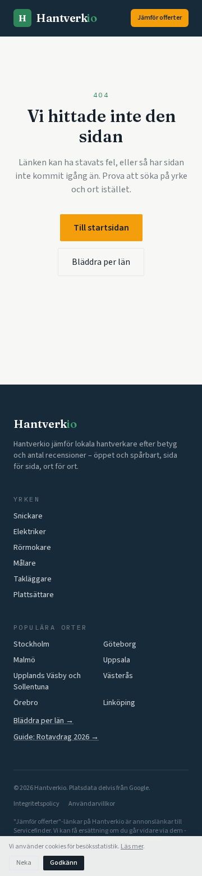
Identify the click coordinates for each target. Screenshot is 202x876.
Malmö (24, 660)
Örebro (25, 702)
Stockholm (31, 644)
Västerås (118, 675)
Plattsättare (33, 594)
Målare (24, 563)
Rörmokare (32, 547)
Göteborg (119, 644)
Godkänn (63, 863)
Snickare (28, 516)
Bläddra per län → (43, 720)
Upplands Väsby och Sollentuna (47, 681)
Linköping (119, 702)
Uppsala (116, 660)
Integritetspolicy (36, 804)
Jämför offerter (159, 17)
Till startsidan (101, 228)
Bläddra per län (101, 262)
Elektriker (29, 532)
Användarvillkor (91, 804)
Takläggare (32, 579)
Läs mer (132, 846)
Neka (23, 863)
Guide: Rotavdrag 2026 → (56, 737)
